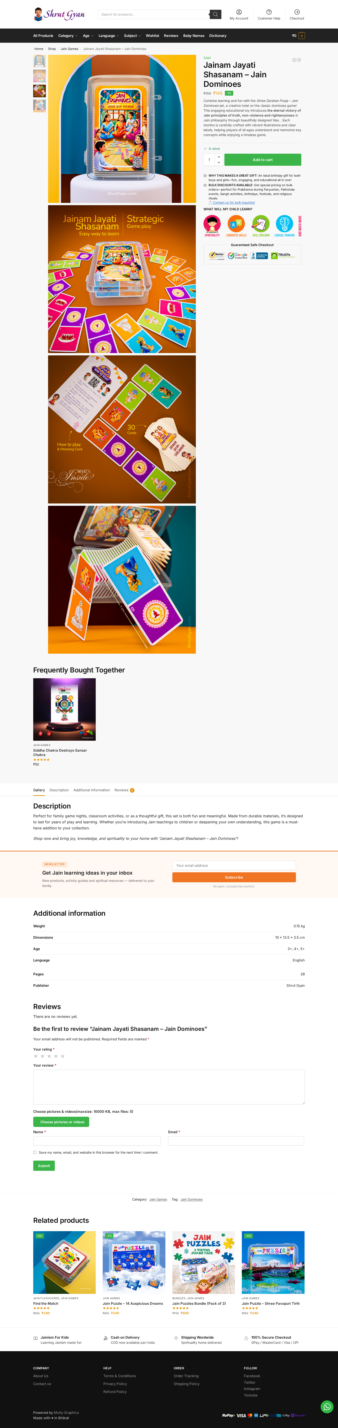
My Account (239, 18)
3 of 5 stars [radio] (49, 1056)
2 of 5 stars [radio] (43, 1056)
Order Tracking (186, 1376)
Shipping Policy (187, 1384)
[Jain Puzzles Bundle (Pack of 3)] (203, 1262)
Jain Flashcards (46, 1298)
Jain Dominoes (191, 1199)
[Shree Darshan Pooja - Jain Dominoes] (299, 60)
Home (38, 49)
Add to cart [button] (64, 774)
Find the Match (45, 1303)
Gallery (39, 790)
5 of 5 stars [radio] (63, 1056)
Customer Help (269, 18)
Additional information (91, 790)
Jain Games (69, 49)
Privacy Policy (115, 1384)
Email (174, 1132)
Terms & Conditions (119, 1376)
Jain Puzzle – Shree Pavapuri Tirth (271, 1303)
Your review (44, 1065)
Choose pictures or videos (62, 1122)
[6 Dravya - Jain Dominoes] (294, 60)
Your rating (44, 1049)
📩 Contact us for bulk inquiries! (232, 202)
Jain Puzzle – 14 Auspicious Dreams (133, 1303)
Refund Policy (115, 1391)
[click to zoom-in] (122, 129)
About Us (40, 1376)
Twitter (250, 1382)
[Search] (215, 14)
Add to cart (263, 159)
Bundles (178, 1298)
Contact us (42, 1384)
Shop (52, 49)
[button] (298, 36)
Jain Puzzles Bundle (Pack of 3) (199, 1303)
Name (39, 1132)
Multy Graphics (66, 1412)
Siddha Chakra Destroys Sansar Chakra (60, 752)
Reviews (124, 790)
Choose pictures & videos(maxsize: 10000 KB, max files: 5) (83, 1111)
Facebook (252, 1376)
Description (59, 790)
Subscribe (234, 877)
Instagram (252, 1388)
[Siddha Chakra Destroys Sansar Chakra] (64, 709)
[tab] (40, 789)
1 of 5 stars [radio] (36, 1056)
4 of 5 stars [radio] (56, 1056)
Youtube (251, 1395)
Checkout (297, 18)
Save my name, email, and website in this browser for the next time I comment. (98, 1152)
